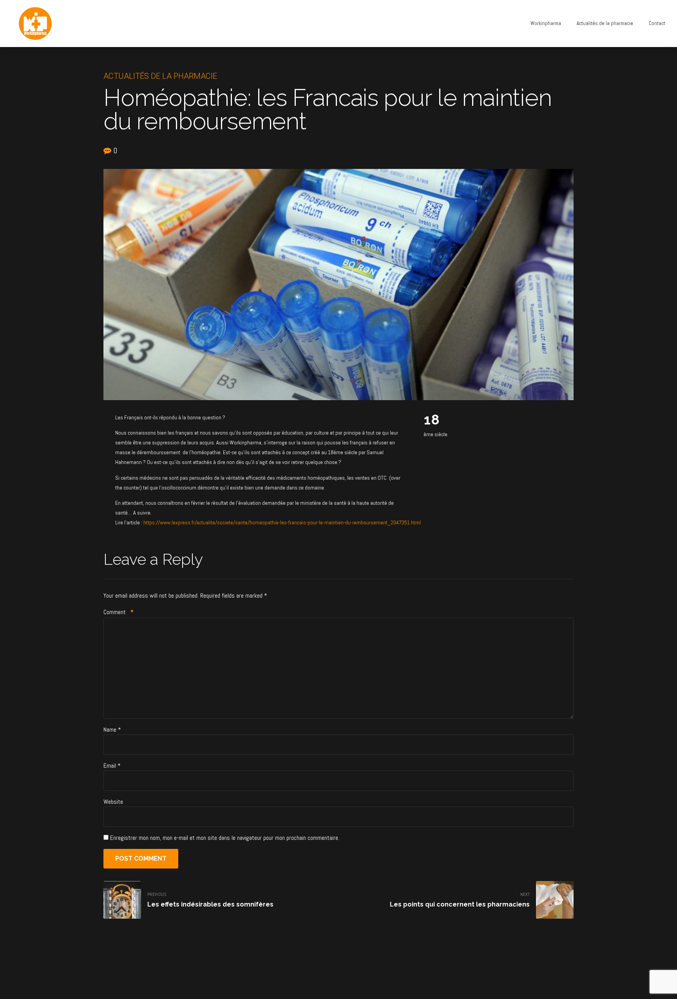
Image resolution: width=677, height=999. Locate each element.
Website (113, 802)
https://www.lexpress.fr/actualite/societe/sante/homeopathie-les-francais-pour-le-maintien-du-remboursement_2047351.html (282, 522)
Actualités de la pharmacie (605, 23)
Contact (657, 23)
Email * (112, 765)
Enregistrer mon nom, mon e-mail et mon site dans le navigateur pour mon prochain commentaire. (224, 838)
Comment (118, 612)
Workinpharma (545, 23)
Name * (112, 729)
